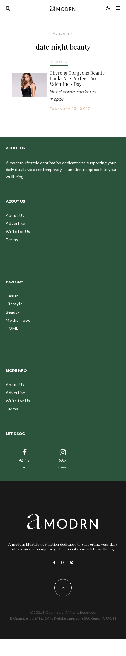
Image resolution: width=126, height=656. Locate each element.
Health (12, 296)
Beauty (13, 312)
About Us (15, 215)
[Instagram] (62, 562)
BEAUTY (59, 62)
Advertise (15, 223)
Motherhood (18, 320)
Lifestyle (14, 304)
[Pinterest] (71, 562)
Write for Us (18, 231)
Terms (12, 239)
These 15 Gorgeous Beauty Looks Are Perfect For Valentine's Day (77, 78)
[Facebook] (54, 562)
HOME (12, 328)
